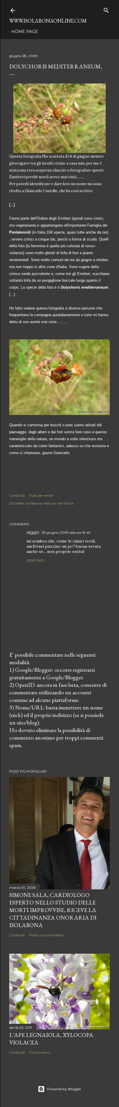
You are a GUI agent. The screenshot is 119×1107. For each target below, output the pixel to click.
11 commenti (39, 1052)
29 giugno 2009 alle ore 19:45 (66, 532)
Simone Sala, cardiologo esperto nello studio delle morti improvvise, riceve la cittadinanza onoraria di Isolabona (52, 910)
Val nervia (65, 503)
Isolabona (34, 503)
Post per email (41, 495)
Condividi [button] (17, 495)
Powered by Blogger (64, 1089)
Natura (49, 503)
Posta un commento (46, 935)
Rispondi (35, 560)
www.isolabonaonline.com (48, 20)
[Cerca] (106, 9)
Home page (24, 31)
